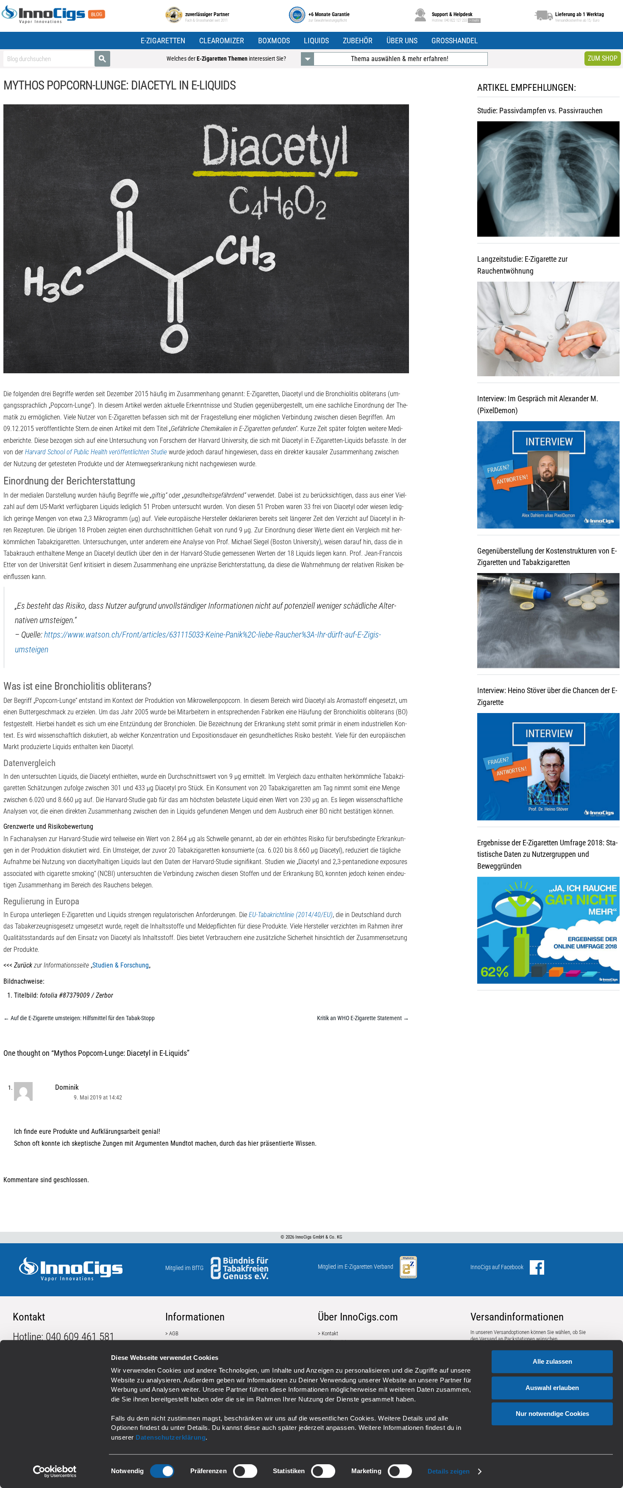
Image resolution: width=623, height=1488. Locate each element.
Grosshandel (454, 40)
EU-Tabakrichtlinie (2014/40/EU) (291, 915)
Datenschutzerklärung (171, 1437)
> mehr (474, 20)
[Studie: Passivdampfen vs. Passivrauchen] (548, 182)
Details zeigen (449, 1471)
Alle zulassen (552, 1361)
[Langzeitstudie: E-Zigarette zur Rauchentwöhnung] (548, 332)
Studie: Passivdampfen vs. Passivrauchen (540, 110)
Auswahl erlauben (552, 1387)
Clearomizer (221, 40)
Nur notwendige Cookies (552, 1413)
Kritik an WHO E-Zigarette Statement (363, 1018)
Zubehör (358, 40)
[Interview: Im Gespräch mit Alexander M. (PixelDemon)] (548, 477)
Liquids (316, 40)
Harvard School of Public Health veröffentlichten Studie (96, 452)
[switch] (245, 1471)
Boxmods (274, 40)
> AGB (171, 1333)
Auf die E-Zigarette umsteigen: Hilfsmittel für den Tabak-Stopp (79, 1018)
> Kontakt (328, 1333)
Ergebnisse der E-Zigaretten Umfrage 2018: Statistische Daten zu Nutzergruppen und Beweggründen (547, 854)
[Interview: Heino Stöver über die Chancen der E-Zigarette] (548, 769)
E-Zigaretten (163, 40)
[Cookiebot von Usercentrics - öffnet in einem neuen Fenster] (55, 1471)
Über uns (402, 40)
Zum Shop (602, 58)
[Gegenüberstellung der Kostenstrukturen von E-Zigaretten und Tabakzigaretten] (548, 623)
